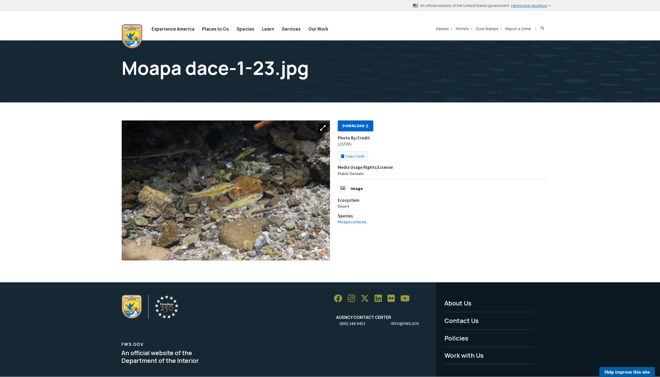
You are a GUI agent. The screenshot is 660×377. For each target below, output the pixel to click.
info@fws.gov (405, 323)
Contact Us (461, 320)
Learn (268, 29)
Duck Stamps (487, 28)
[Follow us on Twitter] (367, 299)
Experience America (173, 29)
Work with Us (464, 355)
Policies (456, 338)
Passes (442, 28)
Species (245, 29)
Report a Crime (518, 28)
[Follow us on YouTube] (406, 299)
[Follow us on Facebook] (340, 299)
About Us (458, 303)
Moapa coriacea (352, 222)
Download (354, 125)
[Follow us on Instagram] (353, 299)
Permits (462, 28)
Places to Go (215, 29)
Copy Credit (355, 156)
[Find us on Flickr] (392, 299)
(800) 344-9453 (352, 323)
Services (291, 29)
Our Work (318, 29)
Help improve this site (627, 372)
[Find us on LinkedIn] (380, 299)
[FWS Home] (132, 36)
